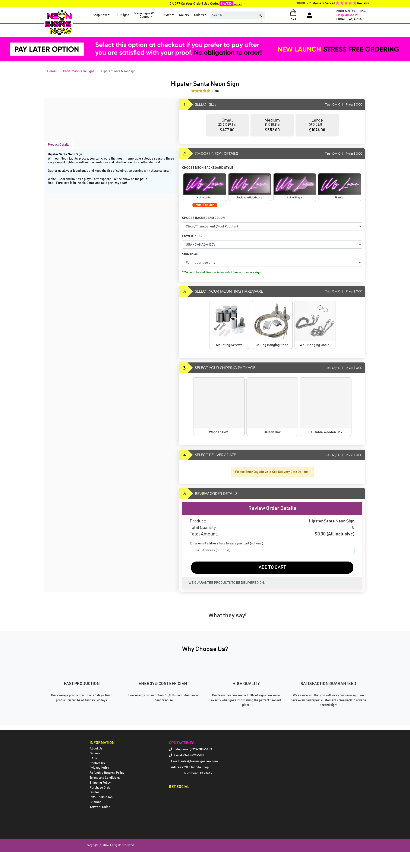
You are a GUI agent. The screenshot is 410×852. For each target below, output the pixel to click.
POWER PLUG (192, 236)
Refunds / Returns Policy (107, 772)
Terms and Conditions (105, 777)
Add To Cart (272, 567)
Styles (167, 15)
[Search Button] (260, 15)
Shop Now (100, 15)
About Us (96, 748)
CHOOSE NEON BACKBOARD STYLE (208, 167)
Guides (199, 15)
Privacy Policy (99, 768)
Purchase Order (101, 787)
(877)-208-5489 (347, 15)
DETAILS (237, 5)
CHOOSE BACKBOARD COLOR (204, 218)
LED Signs (122, 15)
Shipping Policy (100, 782)
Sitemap (95, 802)
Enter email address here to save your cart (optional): (227, 543)
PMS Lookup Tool (101, 797)
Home (51, 71)
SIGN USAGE (191, 254)
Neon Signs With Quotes (145, 15)
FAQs (93, 758)
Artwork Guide (100, 807)
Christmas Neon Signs (78, 71)
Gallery (184, 15)
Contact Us (97, 763)
